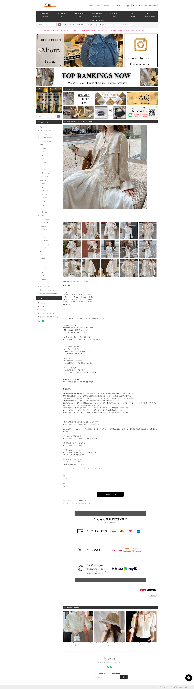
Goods (43, 247)
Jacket (43, 162)
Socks (43, 279)
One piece (45, 16)
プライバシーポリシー (48, 313)
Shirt (43, 155)
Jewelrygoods (97, 16)
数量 (64, 483)
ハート (111, 25)
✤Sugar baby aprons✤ (97, 20)
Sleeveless (45, 173)
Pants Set (44, 208)
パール (87, 25)
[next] (119, 50)
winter (43, 201)
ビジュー (117, 25)
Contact (117, 5)
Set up (62, 16)
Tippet (43, 269)
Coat (43, 233)
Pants (43, 184)
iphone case (45, 283)
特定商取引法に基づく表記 (49, 317)
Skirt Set (44, 212)
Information (107, 5)
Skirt (42, 187)
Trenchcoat (45, 219)
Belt (42, 276)
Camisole (44, 176)
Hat (42, 261)
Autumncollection (97, 13)
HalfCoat (44, 223)
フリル (93, 25)
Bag (42, 254)
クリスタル (80, 25)
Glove (43, 265)
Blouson (44, 230)
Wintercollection (114, 13)
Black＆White (132, 16)
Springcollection (62, 13)
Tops (131, 13)
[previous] (39, 50)
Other (114, 16)
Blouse (43, 148)
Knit (42, 159)
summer (44, 198)
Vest (42, 152)
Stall (42, 272)
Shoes (43, 258)
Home (91, 5)
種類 (64, 476)
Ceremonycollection (149, 16)
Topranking (45, 13)
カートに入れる (110, 494)
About (98, 5)
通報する (153, 595)
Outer (79, 16)
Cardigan (44, 166)
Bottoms (149, 13)
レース (99, 25)
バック (124, 25)
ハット (130, 25)
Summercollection (79, 13)
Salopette (44, 191)
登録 (123, 677)
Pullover (44, 169)
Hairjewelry (45, 240)
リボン (105, 25)
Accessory (45, 244)
